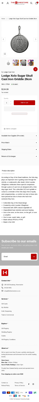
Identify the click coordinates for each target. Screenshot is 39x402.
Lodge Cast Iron (8, 72)
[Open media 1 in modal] (19, 39)
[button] (19, 108)
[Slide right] (36, 39)
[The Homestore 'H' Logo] (4, 275)
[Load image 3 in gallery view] (23, 63)
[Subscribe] (34, 257)
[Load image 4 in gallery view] (31, 63)
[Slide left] (3, 39)
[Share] (35, 69)
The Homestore (16, 399)
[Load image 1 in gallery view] (8, 63)
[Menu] (2, 3)
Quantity (6, 98)
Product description (8, 171)
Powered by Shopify (25, 399)
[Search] (31, 3)
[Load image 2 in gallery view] (16, 63)
